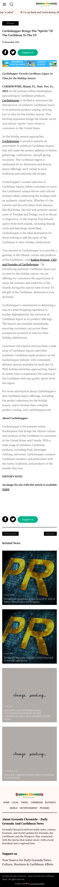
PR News (10, 23)
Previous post (10, 533)
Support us (27, 52)
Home (6, 802)
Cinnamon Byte (37, 883)
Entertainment (29, 808)
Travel (25, 802)
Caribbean (37, 802)
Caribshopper (10, 100)
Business (50, 802)
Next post (50, 533)
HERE (5, 489)
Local (15, 802)
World (14, 808)
